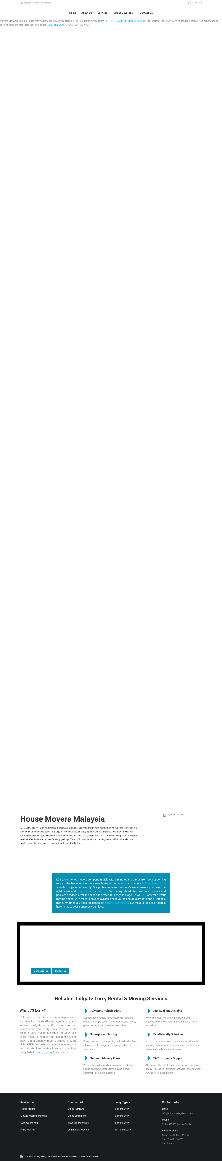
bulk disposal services (143, 945)
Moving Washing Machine (33, 1115)
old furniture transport (136, 949)
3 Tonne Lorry (122, 1115)
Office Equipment (77, 1115)
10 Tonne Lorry (123, 1129)
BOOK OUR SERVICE (135, 20)
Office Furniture (76, 1108)
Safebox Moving (29, 1122)
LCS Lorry (35, 1156)
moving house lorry (42, 952)
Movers (82, 1156)
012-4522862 (196, 3)
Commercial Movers (78, 1129)
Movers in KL (71, 1156)
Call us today (44, 1052)
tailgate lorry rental (154, 883)
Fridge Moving (27, 1108)
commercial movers (116, 902)
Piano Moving (27, 1129)
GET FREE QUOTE (114, 20)
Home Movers (93, 1156)
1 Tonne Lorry (122, 1108)
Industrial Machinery (78, 1122)
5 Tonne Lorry (122, 1122)
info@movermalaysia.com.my (37, 3)
